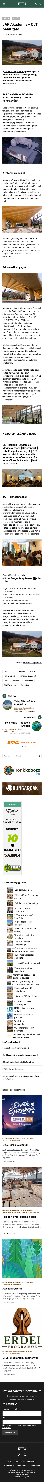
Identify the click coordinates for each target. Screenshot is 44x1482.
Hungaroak (35, 1465)
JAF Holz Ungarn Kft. (28, 676)
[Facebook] (19, 1455)
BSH (5, 672)
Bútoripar (5, 1210)
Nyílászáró (35, 1212)
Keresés (39, 756)
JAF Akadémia (10, 676)
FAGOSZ (9, 1462)
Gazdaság (17, 1212)
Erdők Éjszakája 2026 (15, 1144)
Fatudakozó (20, 1462)
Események (17, 708)
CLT (13, 672)
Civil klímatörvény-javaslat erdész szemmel (20, 1055)
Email (4, 1417)
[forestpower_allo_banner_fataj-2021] (12, 838)
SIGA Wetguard (10, 685)
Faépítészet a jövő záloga (26, 903)
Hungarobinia (22, 1465)
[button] (3, 3)
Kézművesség (26, 1212)
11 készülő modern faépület (27, 963)
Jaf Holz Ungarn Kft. (14, 71)
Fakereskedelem (8, 1212)
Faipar (31, 1210)
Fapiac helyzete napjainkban (19, 1216)
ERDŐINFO (31, 1462)
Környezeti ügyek (28, 708)
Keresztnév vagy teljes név (11, 1409)
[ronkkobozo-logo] (22, 770)
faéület (32, 672)
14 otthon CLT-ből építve (26, 996)
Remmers (16, 681)
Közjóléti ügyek (19, 710)
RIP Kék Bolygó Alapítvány (13, 1069)
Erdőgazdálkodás (19, 1138)
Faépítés (6, 18)
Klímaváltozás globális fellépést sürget (18, 1062)
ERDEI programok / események (20, 1357)
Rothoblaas (28, 681)
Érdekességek (7, 1138)
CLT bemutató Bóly (23, 890)
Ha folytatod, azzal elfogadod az (19, 1427)
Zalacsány (25, 685)
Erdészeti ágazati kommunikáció (15, 1048)
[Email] (25, 1455)
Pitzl (5, 681)
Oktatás (16, 18)
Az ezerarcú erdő (12, 1288)
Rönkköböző (9, 1465)
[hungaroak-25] (22, 788)
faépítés (22, 672)
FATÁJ (22, 3)
